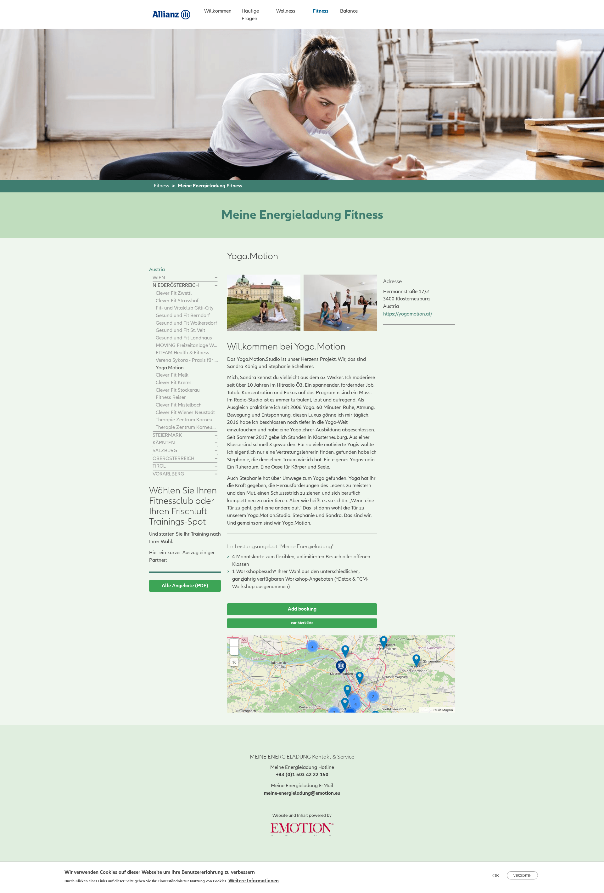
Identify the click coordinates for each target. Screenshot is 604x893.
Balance (349, 11)
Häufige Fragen (250, 15)
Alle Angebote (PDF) (185, 586)
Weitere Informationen (253, 881)
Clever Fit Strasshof (177, 301)
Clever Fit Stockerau (178, 390)
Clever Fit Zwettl (174, 293)
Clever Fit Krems (174, 382)
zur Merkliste (302, 623)
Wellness (285, 11)
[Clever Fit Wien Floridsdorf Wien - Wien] (360, 678)
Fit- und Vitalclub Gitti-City (185, 308)
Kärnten (164, 443)
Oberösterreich (173, 458)
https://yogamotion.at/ (407, 314)
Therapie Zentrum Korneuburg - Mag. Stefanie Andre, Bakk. (187, 427)
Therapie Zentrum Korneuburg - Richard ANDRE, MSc (187, 420)
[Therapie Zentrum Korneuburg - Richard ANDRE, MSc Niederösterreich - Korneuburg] (345, 651)
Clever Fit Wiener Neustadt (185, 412)
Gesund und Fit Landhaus (184, 338)
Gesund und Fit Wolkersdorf (186, 323)
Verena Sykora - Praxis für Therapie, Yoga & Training (187, 360)
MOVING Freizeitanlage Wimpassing (187, 345)
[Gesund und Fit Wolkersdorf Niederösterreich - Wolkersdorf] (384, 642)
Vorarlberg (168, 474)
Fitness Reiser (171, 397)
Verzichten (522, 875)
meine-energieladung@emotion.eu (302, 793)
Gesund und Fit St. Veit (180, 330)
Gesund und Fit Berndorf (183, 315)
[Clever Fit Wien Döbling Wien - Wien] (347, 691)
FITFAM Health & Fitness (182, 353)
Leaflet (425, 709)
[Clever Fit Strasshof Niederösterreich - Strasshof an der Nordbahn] (416, 660)
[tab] (185, 278)
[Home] (174, 14)
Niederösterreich (176, 285)
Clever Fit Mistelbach (179, 405)
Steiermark (167, 435)
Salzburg (165, 450)
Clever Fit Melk (172, 375)
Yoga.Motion (170, 368)
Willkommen (218, 11)
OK (495, 876)
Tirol (159, 466)
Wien (159, 278)
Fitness (320, 11)
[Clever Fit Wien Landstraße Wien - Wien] (345, 704)
